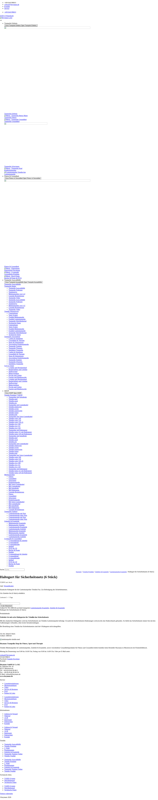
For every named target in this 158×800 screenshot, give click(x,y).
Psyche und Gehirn (15, 375)
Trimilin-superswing (15, 411)
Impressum (8, 720)
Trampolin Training (15, 346)
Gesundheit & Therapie (17, 340)
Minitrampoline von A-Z (17, 294)
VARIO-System (9, 778)
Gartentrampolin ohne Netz (18, 515)
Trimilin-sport (13, 401)
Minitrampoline (9, 475)
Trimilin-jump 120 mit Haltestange (20, 434)
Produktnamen (9, 750)
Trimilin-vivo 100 (15, 424)
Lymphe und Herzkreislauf (18, 368)
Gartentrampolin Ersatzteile (18, 527)
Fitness (11, 477)
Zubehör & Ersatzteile (11, 521)
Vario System (13, 315)
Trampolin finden (10, 286)
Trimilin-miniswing (15, 407)
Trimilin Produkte (88, 572)
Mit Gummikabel (14, 486)
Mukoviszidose (14, 373)
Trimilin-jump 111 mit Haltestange (20, 432)
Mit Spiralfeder (14, 488)
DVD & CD (13, 548)
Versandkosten (9, 586)
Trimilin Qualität (9, 756)
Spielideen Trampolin (16, 350)
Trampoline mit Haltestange (18, 430)
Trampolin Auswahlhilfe (12, 284)
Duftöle (11, 552)
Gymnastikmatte (14, 544)
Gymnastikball (13, 542)
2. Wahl (7, 748)
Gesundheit (12, 478)
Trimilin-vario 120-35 (16, 422)
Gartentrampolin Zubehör (17, 529)
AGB (6, 718)
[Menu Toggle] (1, 20)
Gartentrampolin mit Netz (17, 513)
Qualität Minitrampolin (16, 317)
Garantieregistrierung (11, 683)
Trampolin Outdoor (10, 511)
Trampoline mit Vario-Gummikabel (20, 416)
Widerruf (7, 716)
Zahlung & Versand (11, 714)
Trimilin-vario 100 (15, 418)
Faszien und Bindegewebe (18, 377)
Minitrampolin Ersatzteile (17, 523)
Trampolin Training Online (13, 754)
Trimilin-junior (13, 413)
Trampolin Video (14, 298)
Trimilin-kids (13, 415)
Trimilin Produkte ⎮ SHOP (13, 395)
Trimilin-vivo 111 (14, 426)
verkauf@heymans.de (7, 655)
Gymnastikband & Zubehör (18, 541)
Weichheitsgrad (9, 780)
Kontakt (7, 724)
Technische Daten (15, 323)
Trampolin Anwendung (12, 337)
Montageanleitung (10, 685)
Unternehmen (13, 313)
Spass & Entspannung (16, 342)
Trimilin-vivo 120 (15, 428)
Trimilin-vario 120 (15, 420)
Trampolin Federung (15, 290)
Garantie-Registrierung (16, 296)
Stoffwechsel (13, 371)
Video (6, 687)
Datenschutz (8, 722)
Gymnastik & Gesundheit (13, 539)
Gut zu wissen (9, 366)
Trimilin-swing (14, 409)
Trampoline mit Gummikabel (18, 405)
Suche (2, 569)
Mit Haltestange (14, 490)
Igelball (11, 546)
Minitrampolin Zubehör (17, 525)
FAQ (6, 691)
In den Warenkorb (6, 606)
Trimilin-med (13, 399)
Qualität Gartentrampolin (17, 319)
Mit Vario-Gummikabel (16, 484)
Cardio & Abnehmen (16, 338)
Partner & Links (9, 693)
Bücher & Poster (14, 550)
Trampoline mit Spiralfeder (18, 397)
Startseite (78, 572)
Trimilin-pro (13, 403)
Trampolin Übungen (15, 348)
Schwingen (12, 480)
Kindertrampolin (14, 482)
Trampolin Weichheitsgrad (17, 321)
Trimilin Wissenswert (11, 311)
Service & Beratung (11, 689)
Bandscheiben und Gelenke (18, 369)
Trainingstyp (13, 292)
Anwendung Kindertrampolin (19, 344)
